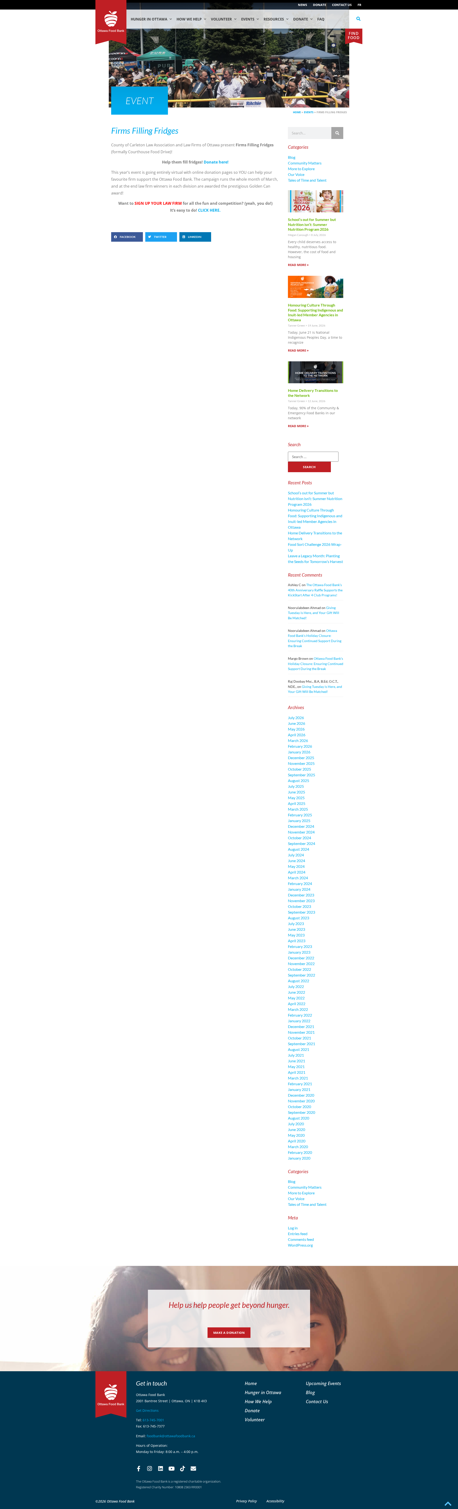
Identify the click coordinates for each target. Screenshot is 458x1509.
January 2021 (299, 1089)
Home (297, 112)
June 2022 (296, 992)
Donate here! (216, 162)
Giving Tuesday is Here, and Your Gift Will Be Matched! (313, 613)
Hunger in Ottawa (149, 19)
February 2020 (300, 1152)
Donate (319, 5)
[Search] (337, 133)
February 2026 (300, 746)
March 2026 (298, 740)
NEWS (302, 5)
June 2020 (296, 1129)
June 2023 (296, 929)
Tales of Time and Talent (307, 180)
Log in (293, 1228)
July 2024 (296, 855)
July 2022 (296, 986)
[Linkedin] (160, 1468)
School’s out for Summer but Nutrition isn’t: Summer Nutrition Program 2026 (312, 224)
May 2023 (296, 935)
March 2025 (298, 809)
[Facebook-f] (138, 1468)
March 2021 (298, 1078)
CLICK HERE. (209, 210)
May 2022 (296, 998)
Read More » (298, 265)
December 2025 (301, 757)
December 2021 (301, 1026)
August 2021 (298, 1049)
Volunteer (221, 19)
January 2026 (299, 752)
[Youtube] (171, 1468)
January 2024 (299, 889)
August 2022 (298, 980)
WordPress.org (300, 1245)
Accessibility (275, 1501)
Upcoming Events (323, 1383)
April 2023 (296, 940)
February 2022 (300, 1015)
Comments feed (301, 1239)
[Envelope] (193, 1468)
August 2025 (298, 780)
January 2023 (299, 952)
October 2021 (299, 1038)
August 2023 (298, 918)
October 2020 (299, 1106)
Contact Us (342, 5)
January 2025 (299, 820)
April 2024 (296, 872)
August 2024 (298, 849)
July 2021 (296, 1055)
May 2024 (296, 866)
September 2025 (301, 774)
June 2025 (296, 792)
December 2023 (301, 895)
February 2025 (300, 815)
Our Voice (296, 174)
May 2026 (296, 729)
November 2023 (301, 900)
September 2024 (301, 843)
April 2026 (296, 734)
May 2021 (296, 1066)
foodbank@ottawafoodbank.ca (171, 1436)
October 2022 (299, 969)
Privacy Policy (246, 1501)
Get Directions (147, 1410)
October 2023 (299, 906)
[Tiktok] (182, 1468)
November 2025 (301, 763)
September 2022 (301, 975)
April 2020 (296, 1141)
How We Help (189, 19)
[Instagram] (149, 1468)
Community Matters (305, 163)
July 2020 (296, 1123)
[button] (358, 19)
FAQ (320, 19)
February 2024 (300, 883)
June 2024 (296, 860)
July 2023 (296, 923)
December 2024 (301, 826)
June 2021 (296, 1061)
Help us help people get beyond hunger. (229, 1305)
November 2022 (301, 963)
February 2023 (300, 946)
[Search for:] (313, 457)
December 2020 (301, 1095)
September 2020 (301, 1112)
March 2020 (298, 1146)
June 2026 (296, 723)
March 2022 (298, 1009)
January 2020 (299, 1158)
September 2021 (301, 1043)
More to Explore (301, 168)
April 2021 (296, 1072)
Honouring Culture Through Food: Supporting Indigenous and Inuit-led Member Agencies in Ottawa (315, 312)
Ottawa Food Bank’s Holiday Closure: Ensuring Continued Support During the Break (315, 663)
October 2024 (299, 837)
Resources (274, 19)
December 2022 (301, 958)
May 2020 (296, 1135)
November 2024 (301, 832)
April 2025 (296, 803)
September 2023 (301, 912)
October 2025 (299, 769)
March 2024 (298, 877)
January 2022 (299, 1020)
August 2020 (298, 1118)
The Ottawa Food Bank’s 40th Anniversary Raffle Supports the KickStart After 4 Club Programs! (315, 590)
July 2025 (296, 786)
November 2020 (301, 1101)
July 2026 (296, 717)
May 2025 (296, 797)
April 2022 (296, 1003)
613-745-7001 (153, 1420)
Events (247, 19)
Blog (291, 157)
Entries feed (297, 1233)
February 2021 (300, 1083)
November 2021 (301, 1032)
